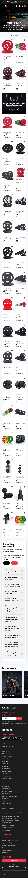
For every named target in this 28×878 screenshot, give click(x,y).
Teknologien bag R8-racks (9, 796)
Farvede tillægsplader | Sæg (6, 450)
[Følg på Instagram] (5, 730)
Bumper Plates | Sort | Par (20, 159)
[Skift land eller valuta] (25, 6)
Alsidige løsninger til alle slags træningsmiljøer (10, 821)
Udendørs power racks (8, 778)
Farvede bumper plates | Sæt (20, 133)
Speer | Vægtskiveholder (20, 504)
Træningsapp (5, 798)
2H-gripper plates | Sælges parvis (7, 237)
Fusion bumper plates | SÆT (19, 84)
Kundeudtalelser (6, 830)
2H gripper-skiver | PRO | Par (7, 212)
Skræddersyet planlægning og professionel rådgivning (11, 817)
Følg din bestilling (7, 843)
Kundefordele (6, 793)
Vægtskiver (5, 766)
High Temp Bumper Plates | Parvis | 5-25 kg (7, 160)
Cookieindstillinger (7, 850)
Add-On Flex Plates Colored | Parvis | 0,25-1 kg (20, 531)
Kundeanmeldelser (7, 791)
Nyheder (4, 749)
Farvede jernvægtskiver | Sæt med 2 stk (7, 316)
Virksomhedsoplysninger (9, 845)
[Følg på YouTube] (8, 730)
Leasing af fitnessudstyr (9, 825)
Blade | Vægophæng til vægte (7, 531)
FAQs (3, 847)
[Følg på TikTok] (11, 730)
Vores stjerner (6, 788)
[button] (20, 6)
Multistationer (6, 754)
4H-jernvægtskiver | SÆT (20, 369)
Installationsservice (7, 827)
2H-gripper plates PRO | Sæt (20, 212)
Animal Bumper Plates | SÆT (19, 57)
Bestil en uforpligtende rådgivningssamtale (14, 865)
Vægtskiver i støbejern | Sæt (20, 342)
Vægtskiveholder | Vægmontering (7, 477)
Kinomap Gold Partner (8, 808)
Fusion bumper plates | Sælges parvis (7, 85)
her (5, 725)
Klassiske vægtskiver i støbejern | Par (19, 396)
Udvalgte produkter (7, 746)
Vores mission (6, 786)
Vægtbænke (5, 761)
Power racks (5, 751)
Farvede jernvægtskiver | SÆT (20, 316)
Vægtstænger (6, 768)
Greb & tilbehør (6, 773)
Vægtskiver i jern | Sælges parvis (7, 342)
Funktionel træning (7, 771)
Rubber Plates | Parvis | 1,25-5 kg (20, 422)
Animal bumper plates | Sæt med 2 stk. (7, 58)
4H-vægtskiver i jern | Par (7, 368)
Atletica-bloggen (7, 801)
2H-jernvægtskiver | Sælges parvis (7, 396)
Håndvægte (5, 763)
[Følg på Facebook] (3, 730)
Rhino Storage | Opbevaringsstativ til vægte (20, 478)
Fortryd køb (5, 852)
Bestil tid (6, 563)
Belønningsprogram (7, 806)
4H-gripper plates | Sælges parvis (7, 289)
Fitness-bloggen (6, 803)
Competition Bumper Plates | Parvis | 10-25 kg (20, 181)
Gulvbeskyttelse (6, 776)
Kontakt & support (7, 838)
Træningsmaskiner (7, 756)
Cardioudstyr (5, 759)
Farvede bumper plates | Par (7, 133)
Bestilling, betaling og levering (10, 840)
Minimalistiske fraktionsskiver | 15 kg (7, 423)
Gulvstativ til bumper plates (19, 449)
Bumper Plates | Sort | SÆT (7, 186)
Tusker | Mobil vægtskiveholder (7, 504)
